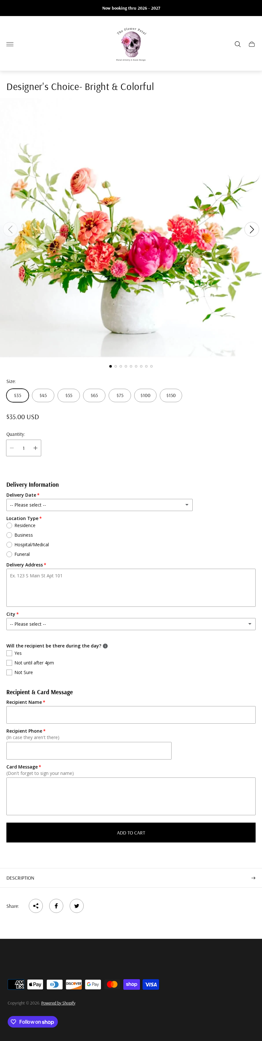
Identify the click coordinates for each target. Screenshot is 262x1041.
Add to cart (131, 832)
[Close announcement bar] (252, 8)
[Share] (36, 906)
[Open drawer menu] (10, 44)
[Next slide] (252, 229)
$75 (120, 395)
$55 (69, 395)
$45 (43, 395)
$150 (171, 395)
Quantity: (15, 434)
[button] (110, 366)
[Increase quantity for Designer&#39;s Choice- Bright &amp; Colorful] (35, 448)
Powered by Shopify (58, 1003)
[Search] (238, 44)
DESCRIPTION (20, 877)
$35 (17, 395)
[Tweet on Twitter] (77, 906)
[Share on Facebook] (56, 906)
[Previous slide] (10, 229)
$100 (145, 395)
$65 (94, 395)
